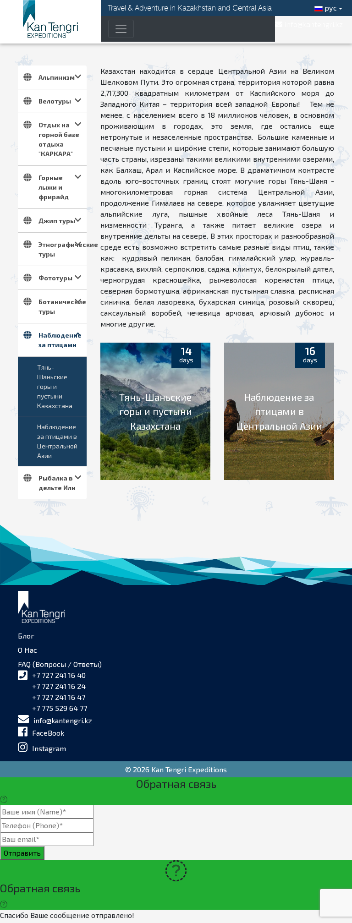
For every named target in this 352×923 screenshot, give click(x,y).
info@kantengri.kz (62, 720)
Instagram (49, 748)
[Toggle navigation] (121, 29)
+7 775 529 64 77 (59, 708)
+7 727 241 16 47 (58, 697)
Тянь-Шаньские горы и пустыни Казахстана (54, 386)
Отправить (22, 852)
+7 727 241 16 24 (59, 686)
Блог (26, 635)
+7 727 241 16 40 (59, 675)
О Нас (27, 649)
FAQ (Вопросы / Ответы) (60, 664)
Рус (330, 7)
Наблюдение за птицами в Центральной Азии (57, 441)
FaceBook (48, 732)
